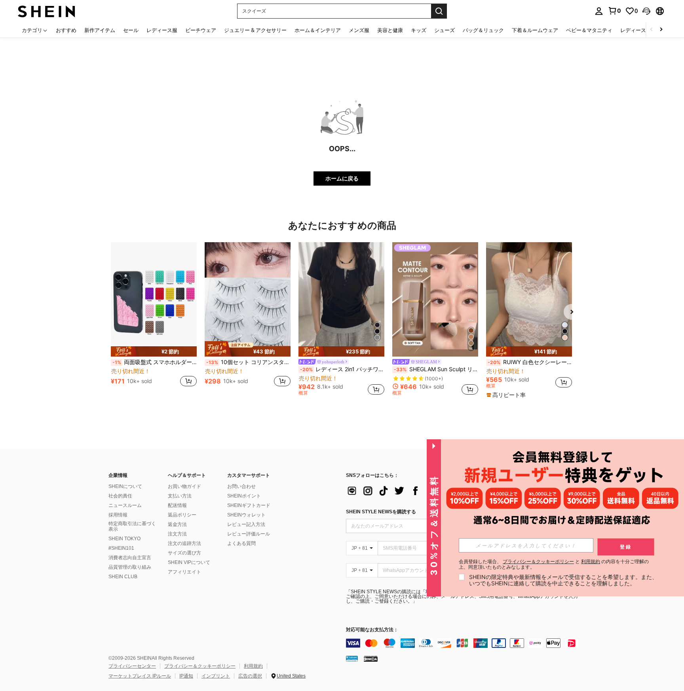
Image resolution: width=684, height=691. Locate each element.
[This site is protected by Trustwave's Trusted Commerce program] (352, 658)
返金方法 (177, 524)
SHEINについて (125, 486)
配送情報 (177, 505)
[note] (154, 351)
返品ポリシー (182, 515)
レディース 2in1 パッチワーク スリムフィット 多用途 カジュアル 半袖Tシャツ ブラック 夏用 (342, 369)
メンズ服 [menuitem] (359, 30)
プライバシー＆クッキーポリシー (200, 666)
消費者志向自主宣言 (129, 557)
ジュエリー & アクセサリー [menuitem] (255, 30)
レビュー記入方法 (246, 524)
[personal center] (599, 11)
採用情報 (117, 515)
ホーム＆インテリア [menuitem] (317, 30)
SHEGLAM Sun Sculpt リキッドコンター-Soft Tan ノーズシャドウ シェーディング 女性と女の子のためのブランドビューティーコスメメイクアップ (436, 369)
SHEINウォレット (246, 515)
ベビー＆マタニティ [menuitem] (589, 30)
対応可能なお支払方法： (372, 629)
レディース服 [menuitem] (161, 30)
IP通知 (186, 676)
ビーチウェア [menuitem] (200, 30)
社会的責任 (120, 496)
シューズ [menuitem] (444, 30)
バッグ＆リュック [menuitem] (483, 30)
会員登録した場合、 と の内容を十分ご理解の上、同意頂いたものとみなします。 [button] (554, 564)
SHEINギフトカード (248, 505)
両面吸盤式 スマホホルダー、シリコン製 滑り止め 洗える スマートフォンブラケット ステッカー (154, 362)
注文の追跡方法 (184, 543)
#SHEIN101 (121, 548)
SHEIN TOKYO (124, 538)
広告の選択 (250, 676)
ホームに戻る (342, 178)
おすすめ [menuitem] (66, 30)
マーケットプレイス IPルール (139, 676)
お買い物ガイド (184, 486)
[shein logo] (46, 11)
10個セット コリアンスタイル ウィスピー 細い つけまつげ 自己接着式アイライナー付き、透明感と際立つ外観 (248, 362)
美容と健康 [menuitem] (390, 30)
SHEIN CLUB (122, 576)
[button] (646, 11)
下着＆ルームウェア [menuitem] (535, 30)
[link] (614, 10)
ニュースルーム (125, 505)
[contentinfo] (464, 643)
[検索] (439, 11)
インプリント (215, 676)
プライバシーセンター (132, 666)
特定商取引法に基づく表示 (132, 526)
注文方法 (177, 534)
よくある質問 (241, 543)
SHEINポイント (244, 496)
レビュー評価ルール (248, 534)
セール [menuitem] (131, 30)
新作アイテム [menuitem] (99, 30)
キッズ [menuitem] (418, 30)
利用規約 (253, 666)
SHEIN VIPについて (189, 562)
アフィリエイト (184, 572)
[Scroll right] (661, 30)
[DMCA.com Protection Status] (371, 658)
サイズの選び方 (184, 553)
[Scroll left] (651, 30)
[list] (409, 491)
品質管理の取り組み (129, 567)
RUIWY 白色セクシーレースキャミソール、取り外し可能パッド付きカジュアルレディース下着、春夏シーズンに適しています (530, 362)
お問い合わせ (241, 486)
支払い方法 (180, 496)
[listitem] (154, 318)
